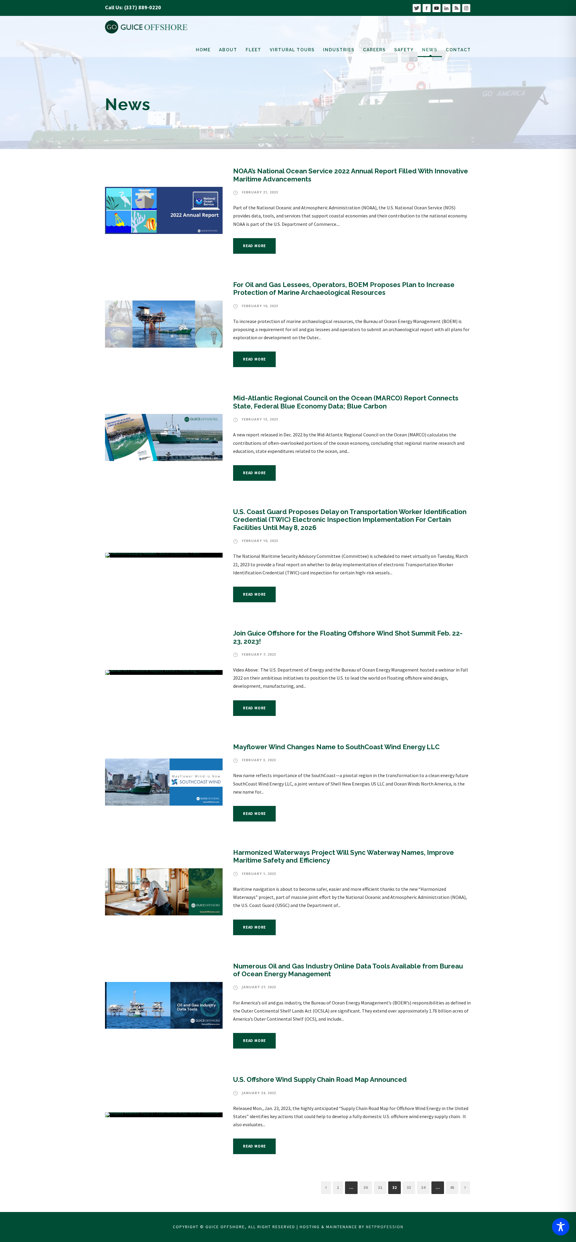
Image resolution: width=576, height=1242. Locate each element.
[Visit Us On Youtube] (436, 7)
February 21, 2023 (260, 192)
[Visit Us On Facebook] (426, 7)
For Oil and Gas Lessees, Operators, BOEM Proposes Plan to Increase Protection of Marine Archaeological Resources (343, 288)
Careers (374, 49)
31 (380, 1187)
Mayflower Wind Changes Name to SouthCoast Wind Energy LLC (336, 747)
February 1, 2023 (259, 873)
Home (203, 49)
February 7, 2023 (259, 654)
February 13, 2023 (260, 419)
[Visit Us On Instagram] (466, 7)
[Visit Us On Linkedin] (446, 7)
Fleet (253, 49)
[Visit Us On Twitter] (417, 7)
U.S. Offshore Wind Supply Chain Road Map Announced (320, 1079)
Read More (254, 245)
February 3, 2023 (259, 760)
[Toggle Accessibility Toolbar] (560, 1226)
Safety (404, 49)
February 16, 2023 (260, 306)
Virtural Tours (292, 49)
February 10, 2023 (260, 540)
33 (409, 1187)
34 (423, 1187)
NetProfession (385, 1226)
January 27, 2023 (259, 987)
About (228, 49)
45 (452, 1187)
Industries (339, 49)
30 (366, 1187)
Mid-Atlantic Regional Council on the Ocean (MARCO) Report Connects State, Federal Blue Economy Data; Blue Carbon (345, 402)
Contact (458, 49)
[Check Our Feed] (456, 7)
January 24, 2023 (259, 1093)
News (429, 49)
